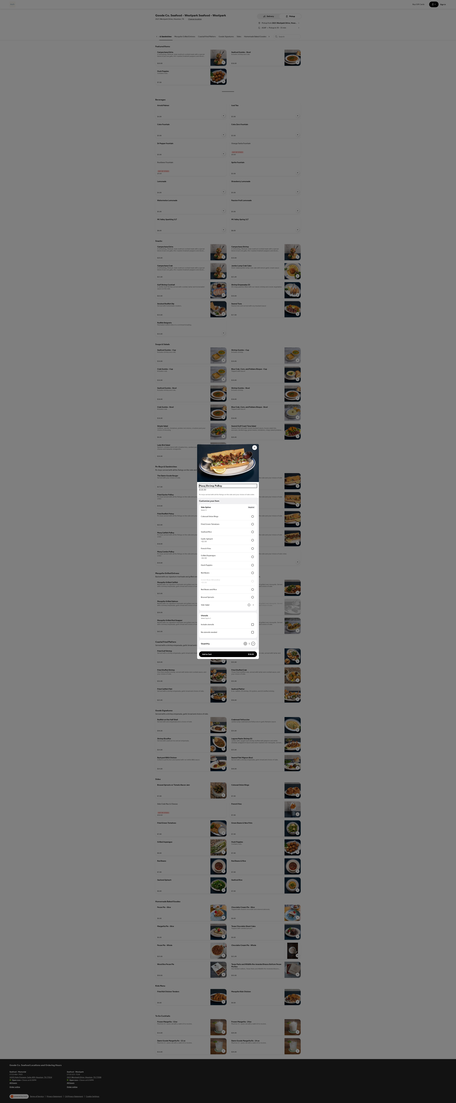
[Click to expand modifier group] (253, 605)
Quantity (205, 643)
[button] (228, 463)
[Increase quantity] (253, 644)
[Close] (254, 447)
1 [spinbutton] (249, 643)
